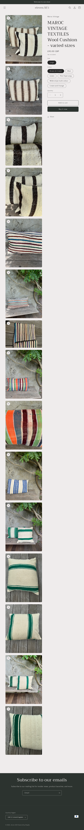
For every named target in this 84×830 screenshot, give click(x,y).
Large (52, 62)
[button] (4, 7)
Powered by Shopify (24, 825)
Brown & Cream (56, 71)
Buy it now (63, 109)
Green (52, 76)
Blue (69, 71)
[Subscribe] (59, 792)
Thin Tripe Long (66, 76)
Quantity (50, 90)
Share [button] (52, 117)
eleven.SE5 (14, 825)
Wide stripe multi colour (59, 81)
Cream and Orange (57, 86)
